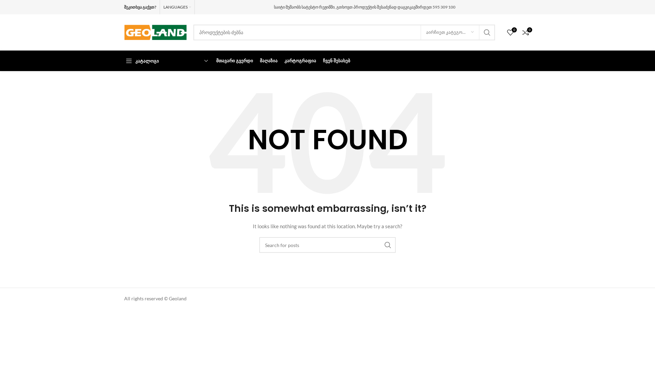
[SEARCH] (487, 32)
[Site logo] (155, 32)
